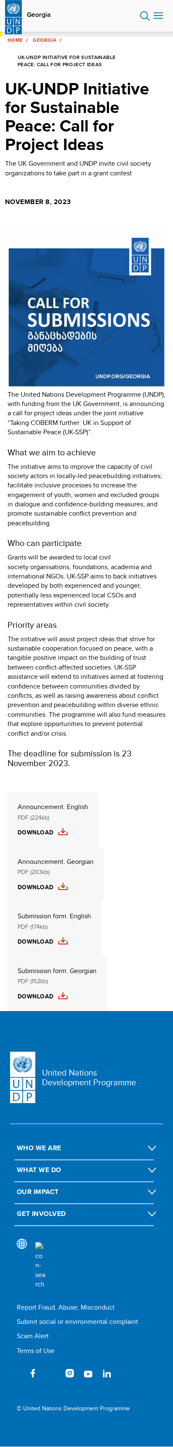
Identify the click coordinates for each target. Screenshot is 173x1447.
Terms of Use (36, 1351)
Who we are (39, 1148)
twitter (51, 1373)
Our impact (38, 1192)
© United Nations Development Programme (73, 1408)
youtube (88, 1373)
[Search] (40, 1265)
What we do (39, 1170)
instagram (70, 1373)
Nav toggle (158, 16)
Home (15, 40)
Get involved (41, 1213)
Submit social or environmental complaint (77, 1321)
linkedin (106, 1373)
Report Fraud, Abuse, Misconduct (66, 1307)
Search (145, 16)
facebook (33, 1373)
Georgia (39, 15)
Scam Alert (33, 1336)
